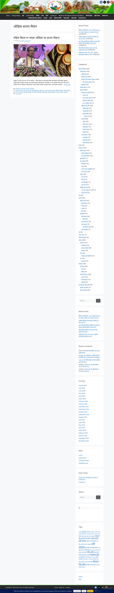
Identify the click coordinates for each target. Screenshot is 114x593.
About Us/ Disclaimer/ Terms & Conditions (71, 15)
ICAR (84, 531)
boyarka (81, 355)
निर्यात (80, 145)
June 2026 (82, 390)
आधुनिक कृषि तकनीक (82, 533)
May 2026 (82, 393)
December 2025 (84, 406)
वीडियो (37, 15)
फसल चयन (85, 127)
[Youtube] (111, 2)
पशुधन (81, 174)
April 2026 (82, 396)
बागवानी (45, 18)
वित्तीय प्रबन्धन (86, 142)
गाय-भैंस (83, 177)
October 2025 (83, 412)
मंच (81, 258)
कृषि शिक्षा (83, 74)
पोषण (82, 166)
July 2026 (82, 388)
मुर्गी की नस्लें (84, 192)
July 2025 (82, 419)
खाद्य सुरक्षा (87, 547)
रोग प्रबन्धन (84, 171)
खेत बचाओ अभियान (87, 82)
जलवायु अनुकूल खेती (94, 549)
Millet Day (42, 90)
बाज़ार (80, 198)
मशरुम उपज (87, 116)
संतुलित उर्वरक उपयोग (91, 564)
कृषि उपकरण (84, 203)
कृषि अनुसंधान (87, 538)
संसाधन (80, 264)
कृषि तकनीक (94, 538)
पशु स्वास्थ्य (82, 161)
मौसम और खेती (82, 237)
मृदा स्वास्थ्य (86, 559)
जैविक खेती (85, 108)
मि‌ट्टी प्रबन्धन (86, 129)
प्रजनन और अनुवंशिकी (86, 169)
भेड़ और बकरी (84, 182)
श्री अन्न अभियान (59, 92)
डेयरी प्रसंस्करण (85, 153)
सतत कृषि (65, 92)
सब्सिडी (83, 282)
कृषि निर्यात (89, 541)
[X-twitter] (104, 2)
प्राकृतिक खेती (94, 554)
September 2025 (84, 414)
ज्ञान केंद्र (82, 266)
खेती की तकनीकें (57, 18)
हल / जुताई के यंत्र (87, 103)
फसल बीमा (85, 137)
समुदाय (80, 240)
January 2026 (83, 404)
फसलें (50, 18)
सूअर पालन (84, 184)
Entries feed (82, 458)
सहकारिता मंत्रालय (82, 567)
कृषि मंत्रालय (93, 541)
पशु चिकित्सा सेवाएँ (87, 227)
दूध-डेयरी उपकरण (85, 156)
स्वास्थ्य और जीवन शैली (84, 285)
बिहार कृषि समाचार (89, 557)
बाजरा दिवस (34, 92)
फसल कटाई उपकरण (88, 98)
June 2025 (82, 422)
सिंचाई (84, 132)
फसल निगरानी (84, 221)
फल (79, 195)
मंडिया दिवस (39, 92)
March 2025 (82, 430)
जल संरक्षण (84, 552)
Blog (80, 579)
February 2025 (83, 433)
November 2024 (84, 441)
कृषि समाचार (97, 15)
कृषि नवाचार (82, 541)
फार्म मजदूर (84, 224)
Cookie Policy (30, 15)
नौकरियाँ (82, 213)
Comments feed (84, 460)
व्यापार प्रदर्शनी (84, 248)
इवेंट (23, 15)
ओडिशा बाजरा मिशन (59, 90)
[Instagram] (108, 2)
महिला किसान (45, 92)
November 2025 (84, 409)
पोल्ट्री (82, 179)
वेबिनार (83, 271)
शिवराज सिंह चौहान (52, 92)
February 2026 (83, 401)
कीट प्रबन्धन (86, 124)
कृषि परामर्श (84, 216)
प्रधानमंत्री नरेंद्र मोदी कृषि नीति (25, 92)
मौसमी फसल (105, 15)
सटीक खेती (73, 18)
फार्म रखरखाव (84, 229)
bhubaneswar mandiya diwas (23, 90)
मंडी (79, 232)
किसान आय (93, 533)
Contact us (53, 15)
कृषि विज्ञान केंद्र (84, 544)
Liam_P (81, 360)
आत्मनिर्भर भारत (97, 531)
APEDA (80, 531)
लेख (82, 269)
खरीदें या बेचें (83, 200)
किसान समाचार (92, 536)
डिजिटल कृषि (86, 554)
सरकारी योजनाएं (82, 18)
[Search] (98, 301)
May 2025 (82, 425)
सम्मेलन (83, 250)
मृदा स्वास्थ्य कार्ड (90, 559)
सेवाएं (84, 219)
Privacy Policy (16, 15)
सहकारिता (83, 84)
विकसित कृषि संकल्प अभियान (34, 18)
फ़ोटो (42, 15)
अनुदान (83, 277)
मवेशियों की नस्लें (84, 187)
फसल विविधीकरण (82, 557)
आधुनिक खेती (89, 533)
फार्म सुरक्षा (85, 140)
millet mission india (50, 90)
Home (8, 15)
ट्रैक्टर (84, 95)
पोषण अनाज (16, 92)
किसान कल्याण (81, 536)
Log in (81, 455)
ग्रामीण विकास (87, 550)
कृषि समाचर (89, 544)
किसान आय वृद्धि (97, 533)
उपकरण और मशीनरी (86, 92)
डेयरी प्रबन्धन (83, 150)
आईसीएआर (92, 531)
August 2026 (83, 385)
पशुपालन (81, 148)
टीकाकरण (83, 163)
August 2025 (83, 417)
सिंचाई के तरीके (86, 100)
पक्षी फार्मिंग (82, 158)
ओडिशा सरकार (67, 90)
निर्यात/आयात (84, 279)
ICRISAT (88, 531)
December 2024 (84, 438)
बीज (82, 211)
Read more (67, 84)
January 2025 (83, 435)
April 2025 (82, 427)
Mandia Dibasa (35, 90)
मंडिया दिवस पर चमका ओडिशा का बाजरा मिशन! (37, 37)
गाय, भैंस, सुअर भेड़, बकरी (87, 190)
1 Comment (18, 93)
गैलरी (47, 15)
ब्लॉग (81, 253)
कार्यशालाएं (83, 245)
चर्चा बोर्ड (83, 261)
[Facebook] (101, 2)
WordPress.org (83, 463)
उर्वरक (84, 121)
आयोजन (82, 242)
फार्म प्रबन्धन (84, 134)
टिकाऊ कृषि (66, 18)
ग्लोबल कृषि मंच (83, 87)
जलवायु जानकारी (84, 287)
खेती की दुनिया (89, 15)
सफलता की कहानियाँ (86, 256)
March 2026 (82, 398)
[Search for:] (87, 301)
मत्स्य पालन (81, 235)
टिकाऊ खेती (81, 555)
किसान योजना (87, 536)
